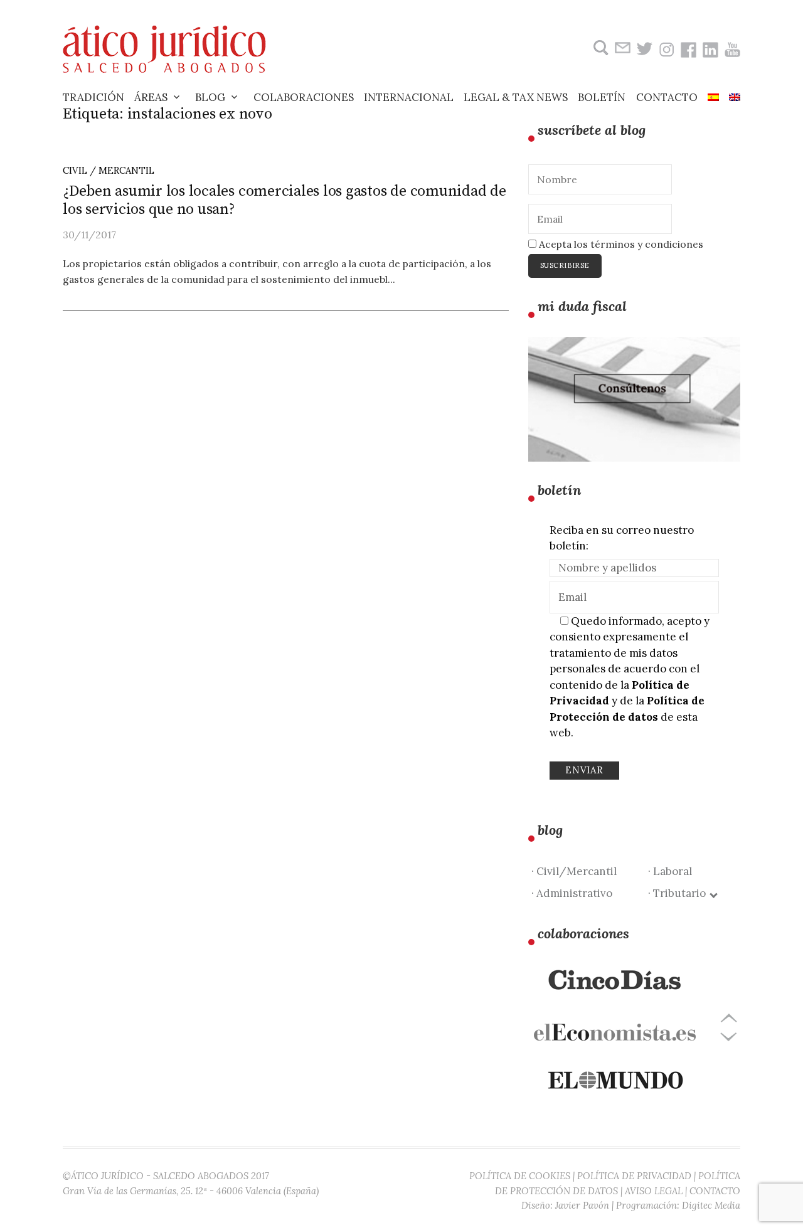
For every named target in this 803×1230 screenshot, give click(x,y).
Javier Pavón (582, 1205)
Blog (210, 97)
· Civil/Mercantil (574, 871)
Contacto (667, 97)
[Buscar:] (599, 48)
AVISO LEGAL (654, 1191)
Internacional (409, 97)
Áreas (151, 97)
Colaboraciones (303, 97)
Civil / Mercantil (108, 170)
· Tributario (679, 893)
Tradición (93, 97)
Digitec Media (711, 1205)
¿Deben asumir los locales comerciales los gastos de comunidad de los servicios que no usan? (284, 200)
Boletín (601, 97)
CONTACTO (714, 1191)
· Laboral (670, 871)
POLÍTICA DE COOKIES (519, 1176)
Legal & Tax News (516, 97)
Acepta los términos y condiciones (619, 244)
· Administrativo (571, 893)
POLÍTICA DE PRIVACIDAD (634, 1176)
